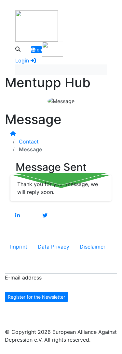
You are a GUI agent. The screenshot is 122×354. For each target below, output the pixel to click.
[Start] (13, 133)
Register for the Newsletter (36, 297)
